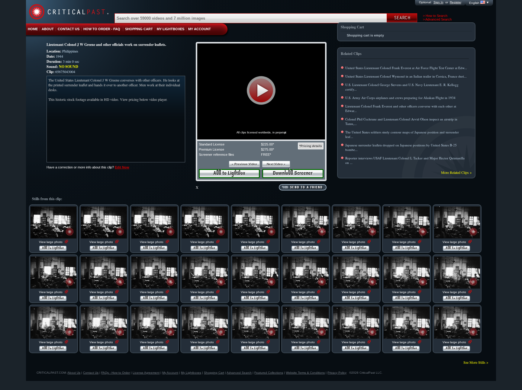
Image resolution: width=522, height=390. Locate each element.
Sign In (438, 2)
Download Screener (293, 173)
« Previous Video (244, 164)
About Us (73, 372)
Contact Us (90, 372)
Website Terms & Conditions (305, 372)
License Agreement (146, 372)
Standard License (211, 144)
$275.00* (267, 149)
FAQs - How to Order (115, 372)
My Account (170, 372)
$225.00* (267, 144)
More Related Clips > (456, 172)
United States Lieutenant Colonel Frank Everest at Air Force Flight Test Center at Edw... (406, 68)
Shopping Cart (214, 372)
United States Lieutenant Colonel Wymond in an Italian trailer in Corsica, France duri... (406, 76)
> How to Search (435, 16)
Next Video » (276, 164)
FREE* (266, 154)
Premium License (211, 149)
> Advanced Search (437, 19)
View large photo (51, 242)
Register (455, 2)
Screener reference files (216, 154)
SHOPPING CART (139, 29)
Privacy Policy (336, 372)
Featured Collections (268, 372)
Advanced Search (239, 372)
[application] (261, 91)
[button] (261, 90)
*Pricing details (310, 146)
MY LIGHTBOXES (170, 29)
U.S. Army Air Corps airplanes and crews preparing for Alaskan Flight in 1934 (400, 97)
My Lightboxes (191, 372)
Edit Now (122, 167)
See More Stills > (475, 362)
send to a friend (306, 187)
